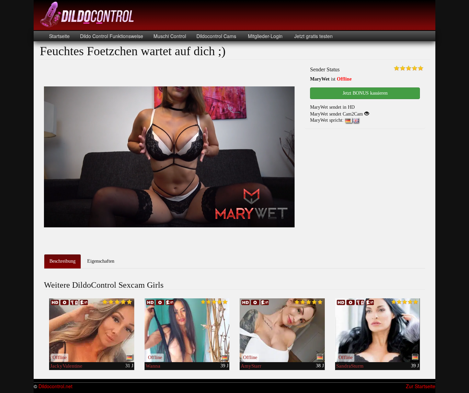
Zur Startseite (420, 386)
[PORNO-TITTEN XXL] (377, 330)
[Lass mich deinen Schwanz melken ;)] (282, 330)
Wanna (153, 366)
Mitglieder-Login (265, 36)
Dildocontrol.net (55, 386)
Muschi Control (169, 36)
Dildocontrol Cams (216, 36)
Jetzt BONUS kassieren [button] (365, 93)
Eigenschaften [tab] (100, 261)
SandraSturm (350, 366)
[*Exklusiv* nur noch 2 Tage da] (91, 330)
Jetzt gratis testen (313, 36)
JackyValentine (66, 366)
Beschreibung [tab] (62, 261)
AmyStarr (251, 366)
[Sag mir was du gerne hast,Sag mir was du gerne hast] (187, 330)
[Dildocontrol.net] (88, 13)
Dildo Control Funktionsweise (111, 36)
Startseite (59, 36)
